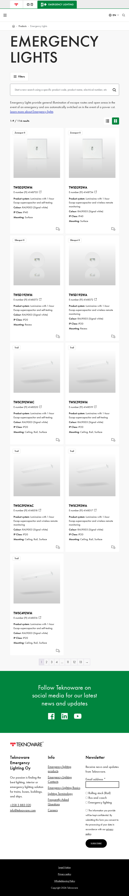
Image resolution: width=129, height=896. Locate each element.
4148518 (33, 510)
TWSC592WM (78, 402)
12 (74, 662)
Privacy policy (64, 874)
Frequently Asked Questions (58, 802)
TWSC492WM (23, 613)
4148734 (88, 192)
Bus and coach (97, 798)
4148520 (33, 407)
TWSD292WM (23, 187)
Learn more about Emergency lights (31, 111)
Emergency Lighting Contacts (60, 779)
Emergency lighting (100, 802)
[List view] (107, 121)
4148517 (88, 510)
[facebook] (51, 716)
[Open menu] (5, 15)
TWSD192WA (78, 295)
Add (58, 229)
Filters (21, 76)
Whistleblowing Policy (64, 881)
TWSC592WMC (24, 402)
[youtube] (77, 716)
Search (114, 90)
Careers (53, 810)
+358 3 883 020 (20, 805)
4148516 (33, 617)
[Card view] (115, 121)
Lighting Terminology (60, 793)
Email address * (96, 779)
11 (68, 662)
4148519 (88, 407)
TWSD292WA (78, 187)
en (114, 15)
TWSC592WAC (24, 506)
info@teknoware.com (23, 810)
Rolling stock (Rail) (99, 793)
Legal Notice (64, 867)
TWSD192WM (23, 295)
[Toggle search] (124, 15)
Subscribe (96, 843)
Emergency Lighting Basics (64, 788)
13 (80, 662)
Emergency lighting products (59, 769)
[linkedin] (64, 716)
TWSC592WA (78, 506)
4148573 (33, 299)
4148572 (88, 299)
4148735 (33, 192)
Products (23, 26)
